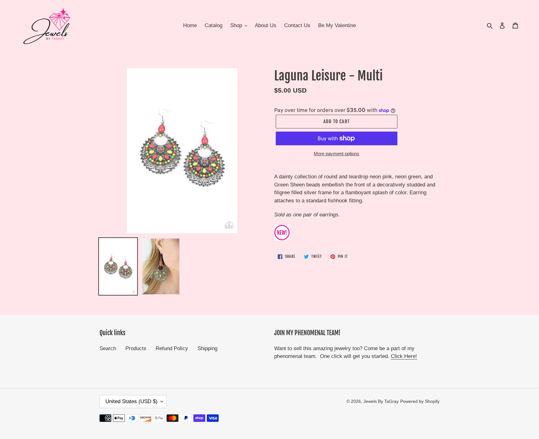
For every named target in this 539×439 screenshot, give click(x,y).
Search (108, 348)
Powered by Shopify (419, 401)
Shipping (207, 348)
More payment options (336, 153)
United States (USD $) (131, 401)
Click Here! (404, 356)
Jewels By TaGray (381, 401)
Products (135, 348)
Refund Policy (172, 348)
